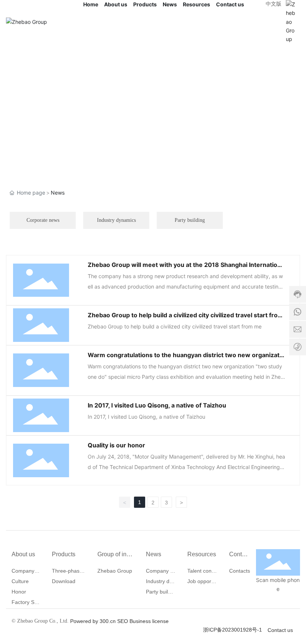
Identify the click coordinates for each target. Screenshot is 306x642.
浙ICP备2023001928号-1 (232, 630)
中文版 (273, 4)
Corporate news (42, 220)
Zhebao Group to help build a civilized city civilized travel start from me (175, 326)
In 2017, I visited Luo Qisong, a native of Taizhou (157, 405)
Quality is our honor (116, 445)
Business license (149, 621)
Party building (190, 220)
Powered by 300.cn (93, 621)
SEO (122, 621)
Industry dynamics (116, 220)
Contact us (281, 630)
